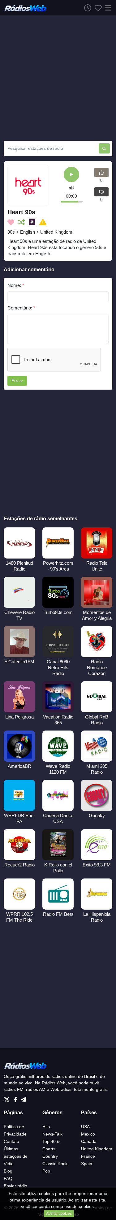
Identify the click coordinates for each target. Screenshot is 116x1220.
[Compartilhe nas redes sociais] (33, 222)
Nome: (15, 285)
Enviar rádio (15, 1185)
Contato (11, 1141)
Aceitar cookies (59, 1213)
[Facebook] (16, 1097)
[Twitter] (8, 1097)
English (27, 232)
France (88, 1156)
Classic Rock (54, 1163)
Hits (46, 1126)
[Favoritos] (96, 7)
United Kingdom (56, 232)
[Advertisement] (58, 78)
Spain (86, 1163)
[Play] (71, 175)
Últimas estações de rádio (16, 1156)
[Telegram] (23, 1097)
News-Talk (52, 1134)
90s (11, 232)
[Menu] (107, 7)
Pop (46, 1171)
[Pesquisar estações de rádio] (104, 148)
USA (85, 1126)
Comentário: (21, 307)
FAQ (8, 1178)
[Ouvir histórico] (86, 7)
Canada (89, 1141)
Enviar (17, 381)
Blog (8, 1171)
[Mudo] (71, 187)
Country (50, 1156)
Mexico (88, 1134)
